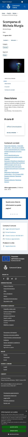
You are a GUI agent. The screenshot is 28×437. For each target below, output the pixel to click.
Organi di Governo (8, 286)
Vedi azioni (13, 40)
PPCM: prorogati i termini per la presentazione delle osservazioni (12, 166)
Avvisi (5, 360)
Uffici (5, 291)
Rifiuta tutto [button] (14, 430)
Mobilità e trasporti (9, 325)
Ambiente (6, 340)
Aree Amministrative (9, 289)
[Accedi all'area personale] (22, 2)
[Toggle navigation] (3, 6)
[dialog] (14, 423)
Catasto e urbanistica (9, 320)
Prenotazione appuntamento (11, 393)
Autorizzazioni (7, 345)
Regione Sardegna (7, 2)
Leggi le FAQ (7, 398)
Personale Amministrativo (10, 299)
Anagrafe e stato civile (9, 309)
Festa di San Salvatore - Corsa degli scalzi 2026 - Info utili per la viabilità (14, 147)
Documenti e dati (8, 301)
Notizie (14, 13)
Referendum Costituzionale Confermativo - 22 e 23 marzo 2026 (13, 173)
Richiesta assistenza (9, 401)
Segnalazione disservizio (10, 396)
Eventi (5, 369)
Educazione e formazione (10, 332)
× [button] (26, 411)
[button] (14, 434)
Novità (9, 13)
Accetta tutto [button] (14, 427)
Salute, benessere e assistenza (12, 343)
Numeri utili (7, 403)
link (6, 423)
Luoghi (5, 367)
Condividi (5, 40)
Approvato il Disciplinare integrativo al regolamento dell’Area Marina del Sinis (14, 162)
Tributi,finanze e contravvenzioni (12, 338)
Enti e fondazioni (8, 294)
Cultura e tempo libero (9, 311)
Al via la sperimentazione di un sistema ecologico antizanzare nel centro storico (14, 151)
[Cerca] (25, 7)
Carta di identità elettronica (11, 155)
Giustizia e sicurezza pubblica (11, 335)
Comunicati (7, 357)
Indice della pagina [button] (10, 78)
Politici (5, 296)
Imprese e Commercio (9, 316)
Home (3, 13)
